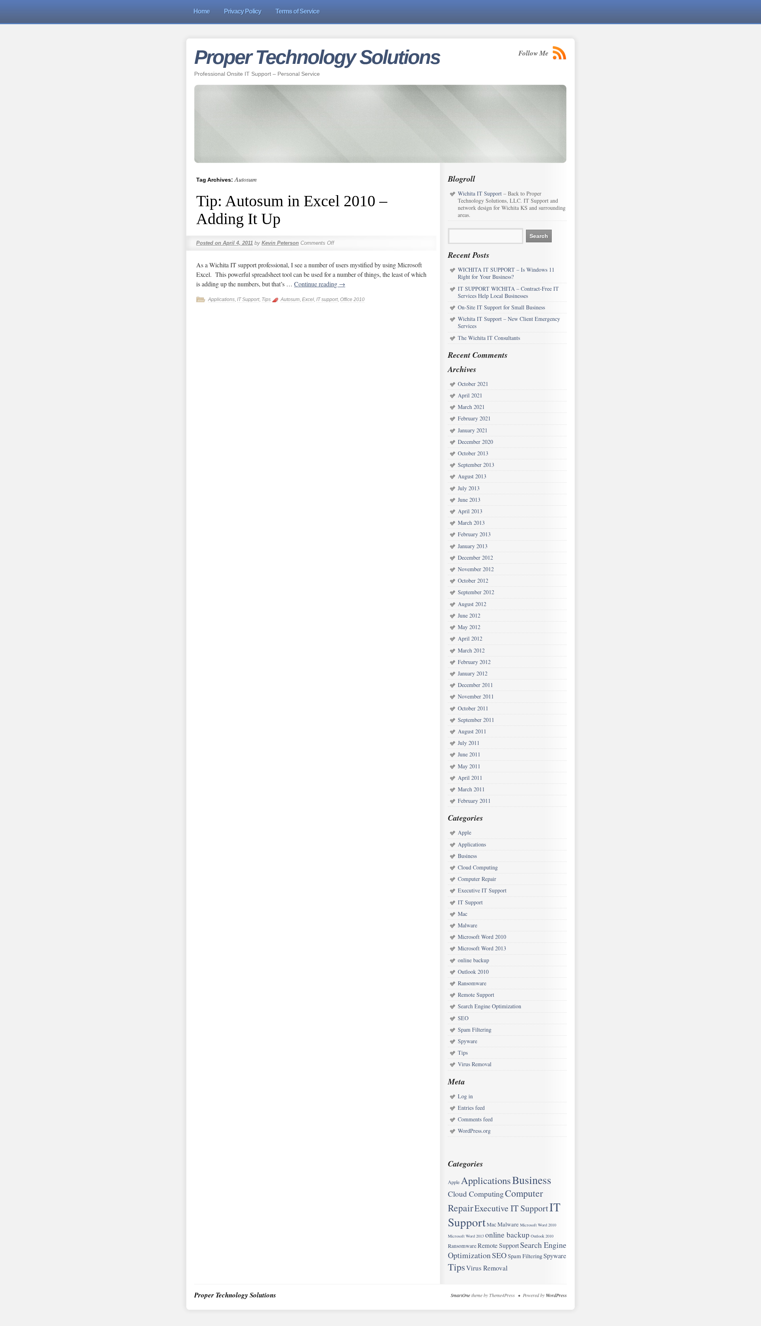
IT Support (248, 299)
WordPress (556, 1295)
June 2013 (469, 499)
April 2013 (470, 511)
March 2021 (471, 407)
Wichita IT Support (480, 193)
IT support (327, 299)
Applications (221, 299)
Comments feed (475, 1119)
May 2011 (469, 766)
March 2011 (471, 789)
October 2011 (473, 708)
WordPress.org (474, 1130)
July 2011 (469, 742)
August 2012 (472, 604)
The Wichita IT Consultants (489, 338)
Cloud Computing (478, 867)
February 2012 (474, 662)
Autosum (290, 299)
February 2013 (474, 534)
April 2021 (470, 395)
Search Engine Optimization (489, 1006)
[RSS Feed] (560, 53)
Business (467, 856)
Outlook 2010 (473, 971)
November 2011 (476, 696)
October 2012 (473, 580)
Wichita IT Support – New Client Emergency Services (509, 322)
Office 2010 (352, 299)
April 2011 (470, 777)
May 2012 (469, 627)
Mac (462, 913)
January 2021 (473, 430)
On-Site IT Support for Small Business (501, 307)
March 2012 (471, 650)
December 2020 (475, 441)
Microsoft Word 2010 (482, 936)
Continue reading (319, 284)
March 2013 (471, 522)
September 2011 (476, 719)
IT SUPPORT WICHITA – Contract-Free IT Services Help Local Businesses (508, 292)
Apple (464, 832)
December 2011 (475, 685)
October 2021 (473, 384)
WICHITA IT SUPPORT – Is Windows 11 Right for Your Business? (506, 273)
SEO (463, 1018)
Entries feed (471, 1107)
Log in (465, 1096)
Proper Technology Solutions (317, 57)
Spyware (467, 1041)
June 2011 (469, 754)
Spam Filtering (474, 1029)
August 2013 (472, 476)
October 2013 (473, 453)
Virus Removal (474, 1064)
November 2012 (476, 569)
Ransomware (472, 983)
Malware (467, 925)
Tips (266, 299)
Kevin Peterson (280, 243)
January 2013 (473, 546)
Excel (308, 299)
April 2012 (470, 638)
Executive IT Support (482, 890)
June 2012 (469, 615)
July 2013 (469, 488)
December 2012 (475, 557)
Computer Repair (477, 879)
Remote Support (476, 994)
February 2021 (474, 418)
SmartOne (460, 1295)
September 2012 (476, 592)
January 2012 (473, 673)
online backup (473, 960)
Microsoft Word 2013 (482, 948)
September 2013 (476, 464)
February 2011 (474, 800)
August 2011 (472, 731)
